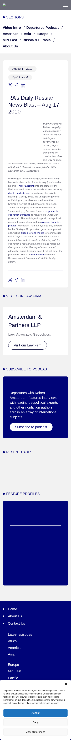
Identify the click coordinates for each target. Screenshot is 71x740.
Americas (10, 34)
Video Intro (12, 27)
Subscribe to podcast (31, 427)
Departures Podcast (42, 27)
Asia (27, 34)
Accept (35, 712)
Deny (36, 722)
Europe (42, 34)
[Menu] (65, 5)
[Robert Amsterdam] (4, 4)
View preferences (35, 731)
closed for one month (32, 232)
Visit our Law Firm (27, 345)
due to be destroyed (19, 193)
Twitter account (25, 185)
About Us (10, 46)
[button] (66, 684)
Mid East (10, 40)
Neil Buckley (37, 254)
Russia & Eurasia (37, 40)
